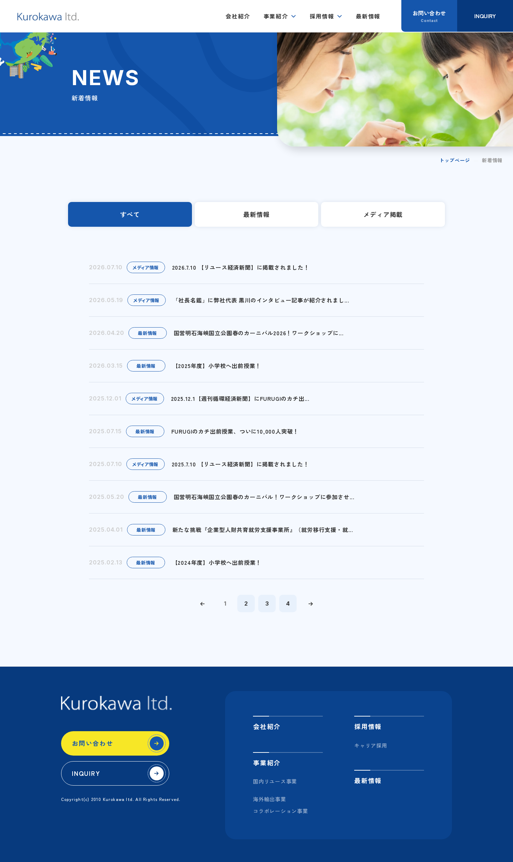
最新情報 (368, 16)
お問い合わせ (92, 743)
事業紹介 (275, 16)
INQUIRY (86, 773)
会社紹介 (237, 16)
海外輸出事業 (269, 799)
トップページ (454, 160)
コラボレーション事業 (280, 811)
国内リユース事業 (275, 781)
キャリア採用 (370, 745)
